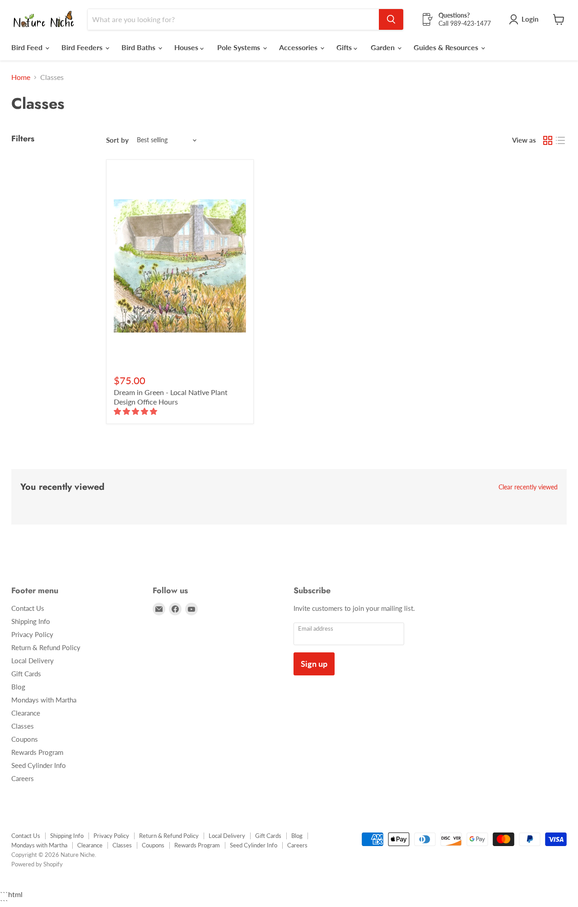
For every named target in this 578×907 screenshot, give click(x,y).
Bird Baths (139, 47)
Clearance (25, 713)
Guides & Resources (447, 47)
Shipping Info (30, 621)
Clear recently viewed (528, 487)
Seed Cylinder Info (38, 765)
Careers (22, 778)
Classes (22, 726)
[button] (136, 411)
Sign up (314, 664)
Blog (18, 687)
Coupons (24, 739)
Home (20, 77)
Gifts (345, 47)
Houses (187, 47)
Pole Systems (239, 47)
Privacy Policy (32, 634)
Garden (383, 47)
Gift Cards (26, 674)
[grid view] (547, 140)
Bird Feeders (82, 47)
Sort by (117, 140)
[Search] (391, 19)
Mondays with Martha (43, 700)
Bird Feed (27, 47)
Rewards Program (37, 752)
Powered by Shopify (37, 864)
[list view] (560, 140)
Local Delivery (32, 660)
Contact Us (27, 608)
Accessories (299, 47)
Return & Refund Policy (45, 647)
